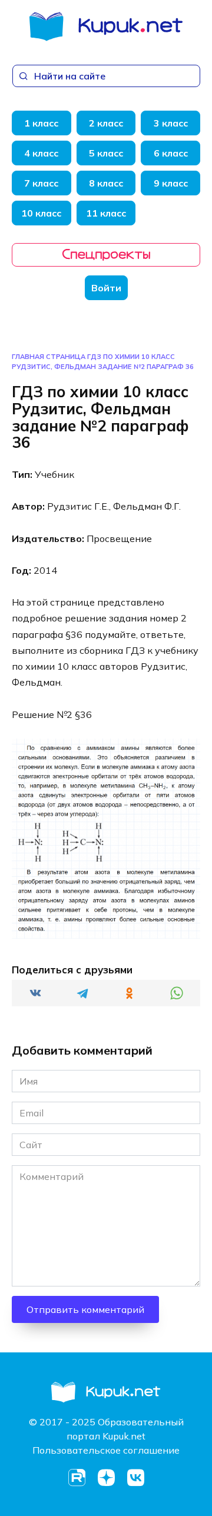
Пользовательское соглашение (106, 1450)
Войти (106, 288)
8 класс (106, 183)
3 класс (171, 123)
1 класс (41, 123)
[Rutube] (76, 1478)
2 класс (106, 123)
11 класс (106, 213)
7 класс (41, 183)
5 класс (106, 153)
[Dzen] (106, 1478)
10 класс (41, 213)
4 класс (41, 153)
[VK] (135, 1478)
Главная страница (48, 357)
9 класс (171, 183)
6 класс (171, 153)
